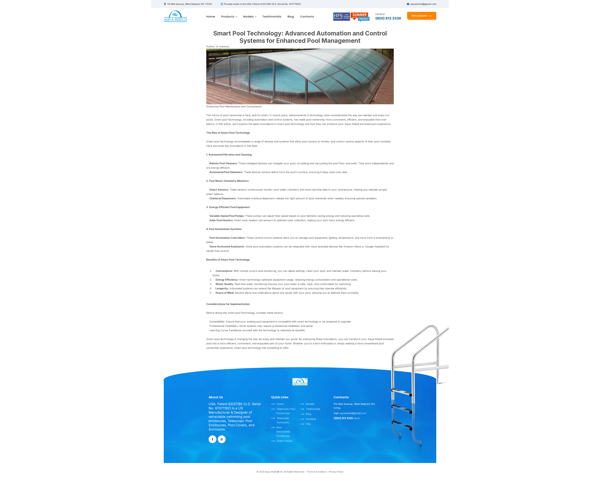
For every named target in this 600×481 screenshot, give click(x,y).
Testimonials (271, 16)
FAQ (308, 424)
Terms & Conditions (317, 471)
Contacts (307, 16)
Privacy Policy (336, 471)
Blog (291, 16)
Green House (284, 440)
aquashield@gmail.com (423, 4)
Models (248, 16)
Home (210, 16)
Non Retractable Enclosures (283, 431)
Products (227, 16)
